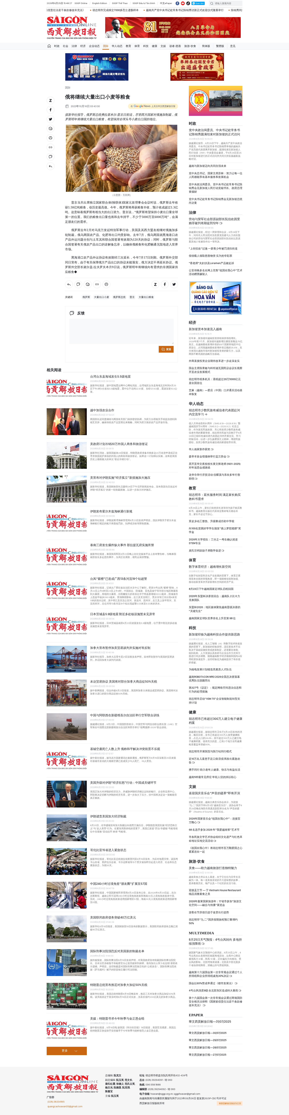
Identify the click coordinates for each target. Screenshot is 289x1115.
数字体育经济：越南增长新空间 (210, 566)
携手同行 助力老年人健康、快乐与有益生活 (214, 769)
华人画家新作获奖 (200, 449)
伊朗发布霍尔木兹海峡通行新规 (111, 511)
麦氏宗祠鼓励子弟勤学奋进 (205, 550)
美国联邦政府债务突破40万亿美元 (113, 917)
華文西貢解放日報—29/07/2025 (207, 1040)
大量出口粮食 (146, 297)
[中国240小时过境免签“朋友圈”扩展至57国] (67, 895)
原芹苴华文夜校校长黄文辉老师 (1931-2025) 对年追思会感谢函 (214, 465)
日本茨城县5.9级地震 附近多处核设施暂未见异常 (122, 614)
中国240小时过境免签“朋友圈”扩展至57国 (118, 883)
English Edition (99, 3)
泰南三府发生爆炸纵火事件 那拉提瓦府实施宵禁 (122, 545)
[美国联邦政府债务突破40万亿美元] (67, 928)
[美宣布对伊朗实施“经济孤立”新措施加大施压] (67, 489)
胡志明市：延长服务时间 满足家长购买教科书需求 (215, 496)
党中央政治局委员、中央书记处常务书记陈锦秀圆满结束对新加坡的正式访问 (214, 132)
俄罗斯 (86, 297)
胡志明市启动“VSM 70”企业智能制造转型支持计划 (214, 700)
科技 (146, 46)
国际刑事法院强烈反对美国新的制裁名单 (117, 951)
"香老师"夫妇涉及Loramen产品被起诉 (211, 263)
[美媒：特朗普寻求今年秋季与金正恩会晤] (67, 1030)
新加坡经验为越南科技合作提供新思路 (214, 634)
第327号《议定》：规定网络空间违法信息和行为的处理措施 (215, 689)
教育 (128, 46)
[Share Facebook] (50, 110)
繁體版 (220, 46)
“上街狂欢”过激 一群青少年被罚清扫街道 (213, 248)
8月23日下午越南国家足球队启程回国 (211, 589)
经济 (83, 46)
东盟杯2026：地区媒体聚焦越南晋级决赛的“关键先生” (214, 609)
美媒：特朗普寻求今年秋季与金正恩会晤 (117, 1018)
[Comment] (50, 157)
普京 (132, 297)
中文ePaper (166, 3)
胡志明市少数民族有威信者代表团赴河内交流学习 (214, 412)
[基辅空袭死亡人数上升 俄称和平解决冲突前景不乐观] (67, 760)
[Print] (50, 138)
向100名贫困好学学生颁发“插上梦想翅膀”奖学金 (215, 530)
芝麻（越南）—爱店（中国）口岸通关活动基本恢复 (215, 392)
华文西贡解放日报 (72, 27)
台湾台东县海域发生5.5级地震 (110, 376)
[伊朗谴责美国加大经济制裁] (67, 827)
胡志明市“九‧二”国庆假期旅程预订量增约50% (213, 921)
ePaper (196, 1015)
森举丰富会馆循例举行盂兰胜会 (208, 456)
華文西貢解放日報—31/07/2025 (210, 1021)
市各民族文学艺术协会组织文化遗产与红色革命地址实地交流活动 (215, 838)
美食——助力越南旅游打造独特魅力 (213, 868)
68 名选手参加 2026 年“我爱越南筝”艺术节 (214, 829)
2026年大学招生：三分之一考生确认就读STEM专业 (213, 541)
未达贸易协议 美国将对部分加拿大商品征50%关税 (123, 681)
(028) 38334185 (56, 1101)
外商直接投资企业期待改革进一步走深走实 (214, 361)
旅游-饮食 (190, 46)
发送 (168, 349)
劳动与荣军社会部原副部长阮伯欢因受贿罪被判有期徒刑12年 (214, 221)
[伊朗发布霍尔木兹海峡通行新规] (67, 522)
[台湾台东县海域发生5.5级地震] (67, 388)
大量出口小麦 (101, 297)
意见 (232, 46)
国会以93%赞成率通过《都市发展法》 (212, 983)
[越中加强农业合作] (67, 421)
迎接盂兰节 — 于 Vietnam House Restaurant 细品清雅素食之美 (215, 892)
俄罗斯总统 (119, 297)
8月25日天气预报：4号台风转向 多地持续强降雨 (215, 941)
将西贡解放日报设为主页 (230, 1103)
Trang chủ (49, 46)
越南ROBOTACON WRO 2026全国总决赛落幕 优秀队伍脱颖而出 (214, 678)
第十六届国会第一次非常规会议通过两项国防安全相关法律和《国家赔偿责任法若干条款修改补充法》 (215, 1001)
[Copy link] (50, 147)
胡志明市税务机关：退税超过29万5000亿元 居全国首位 (215, 381)
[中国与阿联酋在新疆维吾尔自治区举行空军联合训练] (67, 726)
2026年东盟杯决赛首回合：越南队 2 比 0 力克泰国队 (214, 598)
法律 (74, 46)
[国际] (50, 166)
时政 (57, 46)
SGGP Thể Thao (120, 3)
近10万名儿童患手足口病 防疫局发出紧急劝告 (214, 760)
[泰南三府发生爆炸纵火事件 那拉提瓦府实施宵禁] (67, 556)
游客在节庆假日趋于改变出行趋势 (209, 912)
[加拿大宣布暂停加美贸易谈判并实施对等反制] (67, 659)
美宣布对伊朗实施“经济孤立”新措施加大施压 (120, 477)
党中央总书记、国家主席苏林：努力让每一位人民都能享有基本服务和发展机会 (215, 175)
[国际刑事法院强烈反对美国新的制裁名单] (67, 962)
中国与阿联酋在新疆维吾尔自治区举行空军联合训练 (124, 715)
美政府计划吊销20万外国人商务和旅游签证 (119, 444)
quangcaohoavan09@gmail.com (64, 1106)
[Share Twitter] (50, 119)
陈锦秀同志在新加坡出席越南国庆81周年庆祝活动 (199, 10)
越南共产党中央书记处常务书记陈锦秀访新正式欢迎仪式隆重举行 (123, 10)
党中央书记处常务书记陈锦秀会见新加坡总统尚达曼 (215, 201)
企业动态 (94, 46)
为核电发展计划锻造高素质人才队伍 (210, 669)
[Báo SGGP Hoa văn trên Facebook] (177, 3)
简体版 (206, 46)
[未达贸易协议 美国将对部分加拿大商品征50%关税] (67, 693)
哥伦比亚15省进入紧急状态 (108, 850)
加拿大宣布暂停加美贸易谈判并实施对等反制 (120, 648)
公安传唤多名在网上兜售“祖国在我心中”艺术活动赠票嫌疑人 (215, 272)
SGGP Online (81, 3)
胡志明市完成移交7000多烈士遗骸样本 (54, 10)
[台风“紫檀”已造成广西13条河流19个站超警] (67, 590)
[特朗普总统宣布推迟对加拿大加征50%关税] (67, 996)
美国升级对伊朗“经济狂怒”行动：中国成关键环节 (123, 782)
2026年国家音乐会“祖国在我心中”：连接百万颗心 (214, 820)
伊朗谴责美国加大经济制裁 (108, 816)
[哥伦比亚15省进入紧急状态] (67, 861)
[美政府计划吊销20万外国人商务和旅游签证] (67, 455)
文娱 (163, 46)
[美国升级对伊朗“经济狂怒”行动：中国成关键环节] (67, 794)
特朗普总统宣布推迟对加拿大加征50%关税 (118, 985)
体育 (137, 46)
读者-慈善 (175, 46)
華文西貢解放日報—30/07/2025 (207, 1033)
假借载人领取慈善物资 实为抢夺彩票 (210, 255)
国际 (105, 46)
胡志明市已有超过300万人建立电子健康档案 (215, 720)
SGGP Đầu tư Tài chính (144, 3)
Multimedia (201, 933)
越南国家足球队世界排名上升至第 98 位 (212, 618)
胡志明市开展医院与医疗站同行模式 (210, 751)
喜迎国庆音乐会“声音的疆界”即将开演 (214, 793)
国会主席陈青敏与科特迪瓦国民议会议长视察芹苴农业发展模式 (215, 370)
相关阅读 (54, 370)
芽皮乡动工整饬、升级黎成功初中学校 (211, 521)
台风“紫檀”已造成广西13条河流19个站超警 (118, 578)
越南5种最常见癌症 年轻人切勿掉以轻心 (212, 777)
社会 (65, 46)
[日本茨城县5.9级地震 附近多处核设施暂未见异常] (67, 625)
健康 (154, 46)
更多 (65, 1050)
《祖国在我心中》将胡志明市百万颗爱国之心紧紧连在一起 (215, 849)
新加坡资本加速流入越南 (205, 329)
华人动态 (117, 46)
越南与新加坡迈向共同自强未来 (207, 166)
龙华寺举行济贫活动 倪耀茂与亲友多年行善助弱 (214, 476)
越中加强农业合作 (102, 410)
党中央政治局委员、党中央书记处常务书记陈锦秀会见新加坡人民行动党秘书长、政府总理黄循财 (215, 188)
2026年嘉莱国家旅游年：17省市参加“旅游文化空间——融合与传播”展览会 (215, 903)
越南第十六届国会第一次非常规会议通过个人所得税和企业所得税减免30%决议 (215, 974)
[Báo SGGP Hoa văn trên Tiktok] (188, 3)
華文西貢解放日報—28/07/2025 (207, 1047)
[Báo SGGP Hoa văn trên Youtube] (183, 3)
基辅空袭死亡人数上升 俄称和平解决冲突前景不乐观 (125, 749)
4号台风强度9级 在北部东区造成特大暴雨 (213, 990)
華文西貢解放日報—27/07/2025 (207, 1054)
